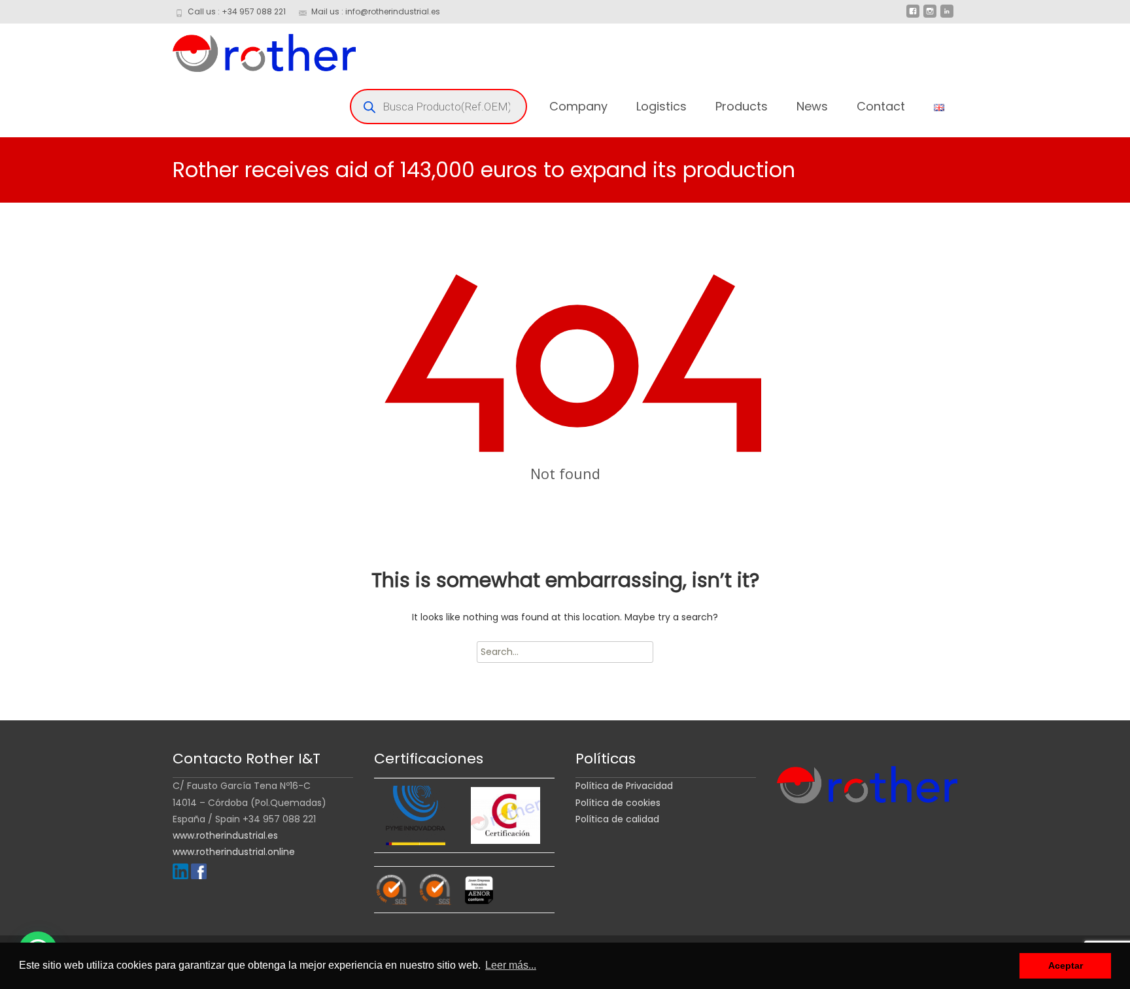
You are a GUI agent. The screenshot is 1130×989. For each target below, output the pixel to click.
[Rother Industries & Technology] (254, 50)
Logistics (661, 106)
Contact (881, 106)
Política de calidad (617, 819)
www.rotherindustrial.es (225, 835)
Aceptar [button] (1065, 965)
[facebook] (912, 16)
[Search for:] (565, 651)
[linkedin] (946, 16)
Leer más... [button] (510, 965)
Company (578, 106)
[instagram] (929, 16)
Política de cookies (617, 802)
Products (741, 106)
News (812, 106)
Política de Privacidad (624, 785)
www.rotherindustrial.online (234, 851)
